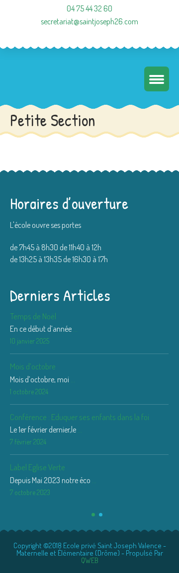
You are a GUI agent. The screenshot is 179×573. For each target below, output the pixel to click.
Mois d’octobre (33, 366)
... (75, 329)
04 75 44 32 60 (89, 8)
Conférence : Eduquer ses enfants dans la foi (79, 417)
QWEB (89, 560)
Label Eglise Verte (37, 467)
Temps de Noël (33, 316)
